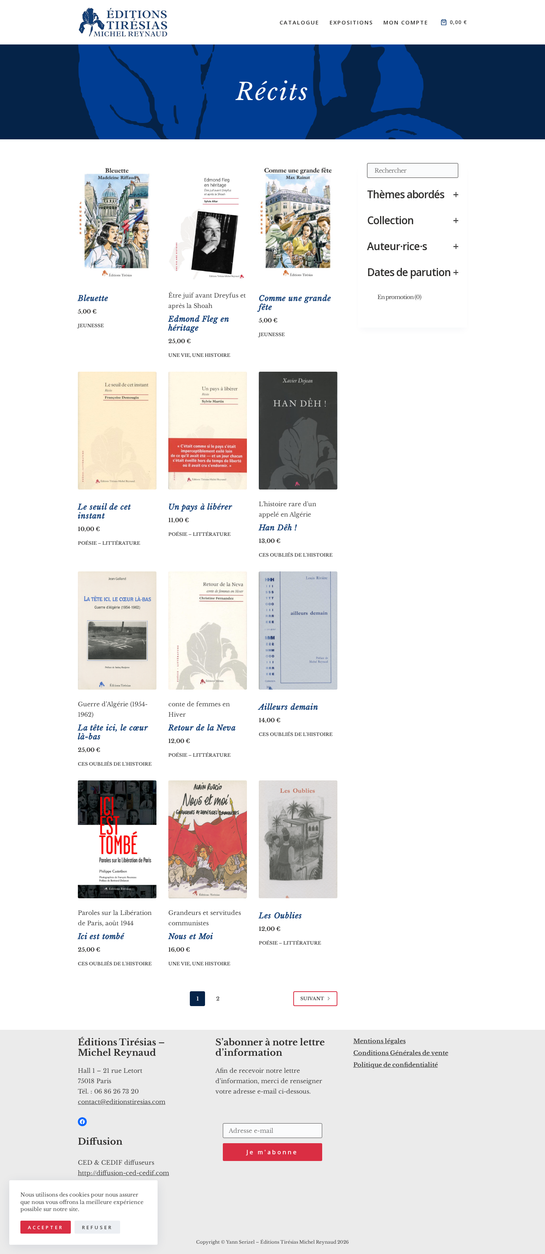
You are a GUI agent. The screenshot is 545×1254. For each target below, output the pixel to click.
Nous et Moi (190, 936)
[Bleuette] (117, 222)
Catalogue (299, 22)
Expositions (351, 22)
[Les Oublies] (298, 839)
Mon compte (405, 22)
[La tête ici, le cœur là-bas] (117, 630)
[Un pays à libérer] (207, 431)
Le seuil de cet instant (104, 511)
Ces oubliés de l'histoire (296, 555)
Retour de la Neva (202, 727)
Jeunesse (91, 325)
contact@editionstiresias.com (121, 1101)
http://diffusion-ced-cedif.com (123, 1173)
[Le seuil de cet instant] (117, 431)
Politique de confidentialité (395, 1064)
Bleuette (93, 298)
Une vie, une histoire (199, 355)
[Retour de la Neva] (207, 630)
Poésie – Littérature (109, 543)
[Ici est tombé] (117, 839)
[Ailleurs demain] (298, 630)
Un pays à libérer (200, 506)
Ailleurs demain (288, 707)
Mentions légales (379, 1041)
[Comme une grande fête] (298, 222)
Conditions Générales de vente (400, 1052)
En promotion (399, 297)
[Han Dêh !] (298, 431)
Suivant (312, 998)
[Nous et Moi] (207, 839)
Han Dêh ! (278, 527)
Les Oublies (280, 915)
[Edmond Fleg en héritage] (207, 222)
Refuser (97, 1227)
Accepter (45, 1227)
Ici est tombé (101, 936)
